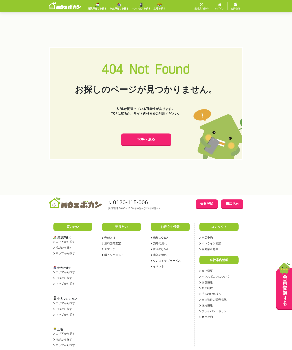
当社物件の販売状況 (214, 299)
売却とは (109, 237)
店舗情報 (207, 282)
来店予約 (232, 203)
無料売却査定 (112, 243)
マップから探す (65, 253)
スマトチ (109, 249)
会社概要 (207, 270)
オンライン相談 (211, 243)
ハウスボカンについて (215, 276)
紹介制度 (207, 288)
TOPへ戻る (146, 139)
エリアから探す (65, 241)
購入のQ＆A (160, 249)
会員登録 (206, 203)
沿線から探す (64, 247)
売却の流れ (160, 243)
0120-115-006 (130, 202)
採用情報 (207, 305)
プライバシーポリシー (215, 311)
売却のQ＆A (160, 237)
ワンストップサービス (167, 260)
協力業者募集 (210, 249)
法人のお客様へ (211, 293)
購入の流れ (160, 254)
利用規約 (207, 316)
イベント (158, 266)
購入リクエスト (114, 254)
